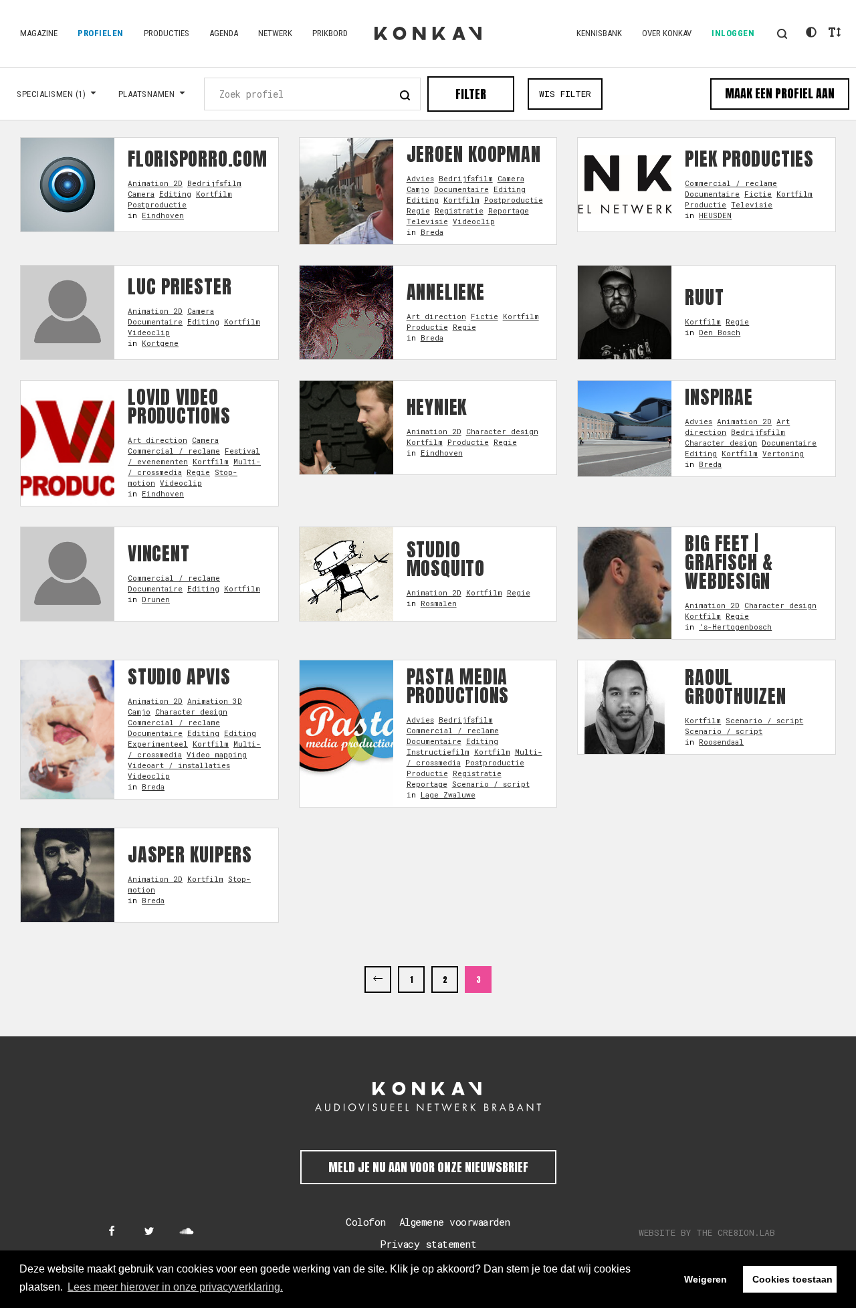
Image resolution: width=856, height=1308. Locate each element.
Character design (502, 431)
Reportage (508, 210)
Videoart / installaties (179, 765)
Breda (432, 232)
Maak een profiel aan (780, 93)
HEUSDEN (715, 215)
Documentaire (461, 189)
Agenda (223, 33)
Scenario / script (491, 784)
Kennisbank (599, 33)
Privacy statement (428, 1243)
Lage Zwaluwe (448, 794)
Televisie (427, 221)
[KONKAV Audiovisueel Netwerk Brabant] (428, 1096)
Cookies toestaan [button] (792, 1279)
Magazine (39, 33)
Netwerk (275, 33)
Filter (470, 94)
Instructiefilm (438, 752)
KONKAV (427, 33)
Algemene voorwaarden (454, 1221)
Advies (420, 178)
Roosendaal (721, 742)
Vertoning (783, 453)
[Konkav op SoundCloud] (186, 1232)
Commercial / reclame (731, 183)
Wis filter (565, 94)
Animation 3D (214, 701)
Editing (175, 194)
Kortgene (160, 343)
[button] (781, 33)
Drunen (156, 599)
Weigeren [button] (705, 1279)
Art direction (436, 316)
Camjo (418, 189)
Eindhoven (163, 215)
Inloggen (733, 33)
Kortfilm (214, 194)
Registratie (459, 210)
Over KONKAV (666, 33)
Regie (418, 210)
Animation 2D (155, 183)
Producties (166, 33)
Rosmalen (439, 603)
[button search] (405, 94)
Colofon (366, 1221)
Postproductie (157, 204)
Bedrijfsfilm (214, 183)
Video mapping (217, 754)
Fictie (758, 194)
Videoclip (474, 221)
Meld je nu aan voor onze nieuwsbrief (428, 1167)
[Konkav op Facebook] (111, 1232)
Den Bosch (719, 332)
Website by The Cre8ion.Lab (707, 1232)
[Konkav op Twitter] (149, 1232)
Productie (705, 204)
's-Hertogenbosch (735, 627)
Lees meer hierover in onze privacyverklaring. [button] (175, 1287)
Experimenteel (158, 744)
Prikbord (330, 33)
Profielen (101, 33)
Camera (141, 194)
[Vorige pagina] (377, 979)
